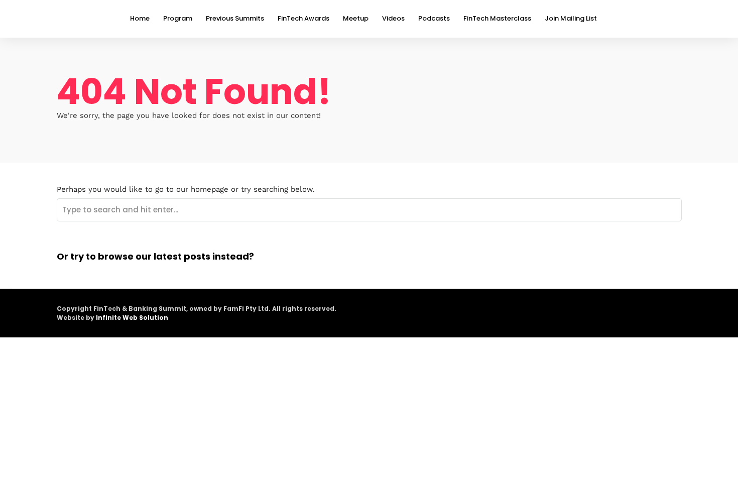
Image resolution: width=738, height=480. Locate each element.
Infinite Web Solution (132, 317)
